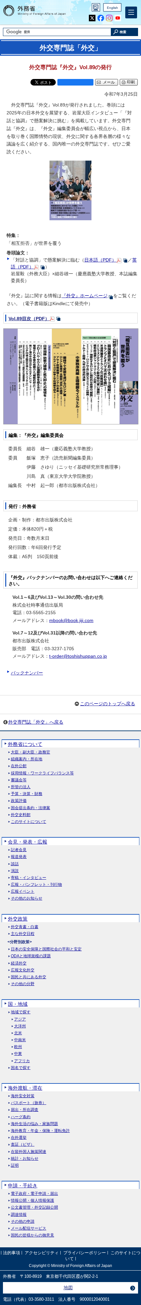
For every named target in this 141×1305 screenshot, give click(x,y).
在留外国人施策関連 (28, 1152)
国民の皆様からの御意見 (32, 1235)
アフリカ (22, 1061)
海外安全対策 (22, 1096)
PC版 (96, 7)
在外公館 (19, 766)
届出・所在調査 (24, 1110)
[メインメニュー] (131, 12)
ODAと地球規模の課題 (31, 956)
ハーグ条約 (20, 1117)
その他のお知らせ (26, 898)
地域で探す (20, 1012)
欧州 (18, 1047)
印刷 (131, 82)
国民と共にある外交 (28, 977)
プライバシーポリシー (84, 1252)
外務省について (25, 744)
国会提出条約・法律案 (30, 808)
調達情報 (19, 1215)
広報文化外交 (22, 970)
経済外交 (19, 963)
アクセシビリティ (42, 1252)
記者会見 (19, 850)
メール (109, 82)
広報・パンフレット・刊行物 (36, 885)
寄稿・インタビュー (28, 878)
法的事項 (11, 1252)
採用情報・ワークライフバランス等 (42, 773)
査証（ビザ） (22, 1144)
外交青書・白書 (24, 927)
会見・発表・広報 (27, 842)
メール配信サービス (28, 1228)
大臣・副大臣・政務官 (30, 752)
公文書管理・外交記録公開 (34, 1207)
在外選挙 (19, 1138)
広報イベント (22, 891)
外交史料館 (20, 815)
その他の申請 (22, 1221)
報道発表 (19, 857)
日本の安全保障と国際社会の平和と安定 (46, 949)
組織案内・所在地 (26, 759)
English (112, 8)
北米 (18, 1033)
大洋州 (20, 1026)
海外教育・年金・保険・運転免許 (40, 1131)
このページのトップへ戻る (107, 703)
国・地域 (18, 1004)
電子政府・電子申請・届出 (34, 1194)
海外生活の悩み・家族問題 (34, 1124)
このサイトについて (28, 822)
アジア (20, 1019)
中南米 (20, 1040)
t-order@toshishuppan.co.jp (78, 656)
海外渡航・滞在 (25, 1088)
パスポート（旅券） (28, 1103)
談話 (15, 864)
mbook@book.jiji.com (71, 620)
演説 (15, 871)
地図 (68, 1287)
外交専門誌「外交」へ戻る (35, 722)
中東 (18, 1054)
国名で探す (20, 1068)
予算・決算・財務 (26, 794)
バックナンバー (27, 672)
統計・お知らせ (24, 1159)
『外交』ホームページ (85, 295)
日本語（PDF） (100, 260)
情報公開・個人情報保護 (32, 1200)
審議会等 (19, 780)
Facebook (100, 18)
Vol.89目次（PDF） (29, 318)
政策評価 (19, 801)
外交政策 (18, 919)
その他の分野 (22, 984)
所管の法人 (20, 787)
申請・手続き (22, 1185)
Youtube (117, 18)
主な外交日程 (22, 934)
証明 (15, 1165)
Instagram (109, 18)
